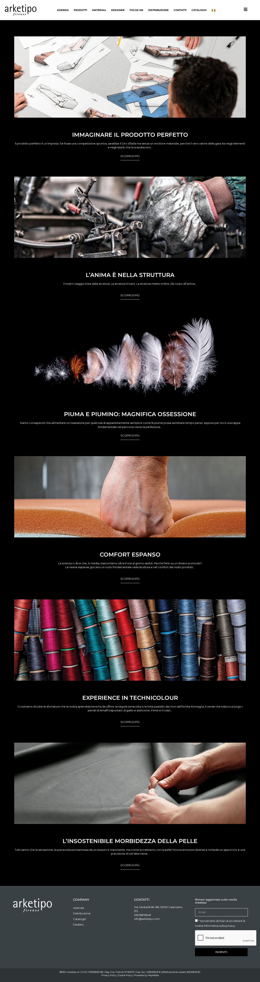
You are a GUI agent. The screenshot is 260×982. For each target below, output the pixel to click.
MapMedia (153, 975)
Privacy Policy (108, 975)
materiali (99, 10)
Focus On (136, 10)
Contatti (180, 10)
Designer (118, 10)
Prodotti (80, 10)
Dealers (78, 924)
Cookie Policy (125, 975)
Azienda (63, 10)
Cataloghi (199, 10)
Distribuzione (158, 10)
